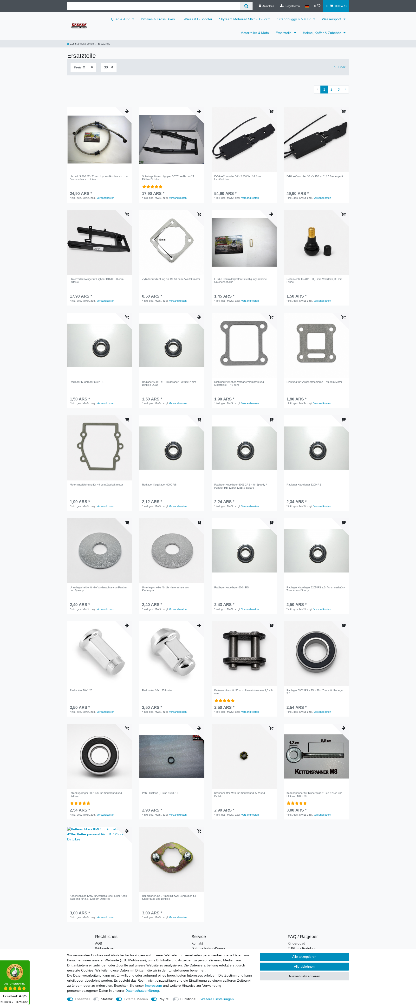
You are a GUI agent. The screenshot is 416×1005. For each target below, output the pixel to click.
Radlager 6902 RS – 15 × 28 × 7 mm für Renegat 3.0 (314, 692)
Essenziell (82, 999)
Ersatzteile (284, 33)
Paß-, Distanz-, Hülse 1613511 (160, 793)
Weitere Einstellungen (217, 999)
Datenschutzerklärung (208, 948)
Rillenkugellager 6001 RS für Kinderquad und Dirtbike (96, 794)
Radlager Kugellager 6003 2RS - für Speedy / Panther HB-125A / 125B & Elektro (240, 486)
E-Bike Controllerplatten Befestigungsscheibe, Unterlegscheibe (240, 280)
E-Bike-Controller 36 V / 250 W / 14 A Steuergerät (315, 176)
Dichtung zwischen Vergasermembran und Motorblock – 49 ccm (239, 383)
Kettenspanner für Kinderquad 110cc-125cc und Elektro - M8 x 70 (314, 794)
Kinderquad (296, 943)
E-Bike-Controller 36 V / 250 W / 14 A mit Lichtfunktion (237, 178)
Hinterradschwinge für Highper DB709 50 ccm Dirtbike (97, 280)
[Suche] (246, 6)
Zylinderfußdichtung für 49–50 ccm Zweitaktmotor (171, 279)
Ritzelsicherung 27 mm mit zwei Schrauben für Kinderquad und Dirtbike (169, 897)
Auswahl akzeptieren (304, 976)
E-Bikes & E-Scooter (197, 19)
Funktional (188, 999)
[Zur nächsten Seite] (345, 90)
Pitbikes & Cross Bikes (158, 19)
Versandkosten (105, 197)
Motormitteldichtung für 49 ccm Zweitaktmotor (96, 484)
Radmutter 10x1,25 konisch (158, 690)
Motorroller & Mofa (254, 33)
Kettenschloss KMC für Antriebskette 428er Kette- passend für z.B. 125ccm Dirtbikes (99, 897)
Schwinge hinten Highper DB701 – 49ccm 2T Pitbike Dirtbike (168, 178)
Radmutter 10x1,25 (81, 690)
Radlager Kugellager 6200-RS (303, 484)
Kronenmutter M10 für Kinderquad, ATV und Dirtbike (239, 794)
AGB (98, 943)
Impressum (153, 985)
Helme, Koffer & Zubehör (322, 33)
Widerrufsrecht (106, 948)
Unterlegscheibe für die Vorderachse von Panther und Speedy (98, 589)
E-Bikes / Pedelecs (302, 948)
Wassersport (332, 19)
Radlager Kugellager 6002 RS (87, 381)
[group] (171, 139)
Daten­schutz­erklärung (142, 990)
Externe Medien (136, 999)
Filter (341, 67)
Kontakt (197, 943)
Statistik (107, 999)
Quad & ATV (120, 19)
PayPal (164, 999)
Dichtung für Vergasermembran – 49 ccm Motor (314, 381)
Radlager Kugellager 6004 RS (231, 587)
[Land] (306, 6)
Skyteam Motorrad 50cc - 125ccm (245, 19)
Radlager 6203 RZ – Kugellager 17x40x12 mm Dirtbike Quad (169, 383)
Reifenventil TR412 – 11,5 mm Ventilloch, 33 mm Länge (314, 280)
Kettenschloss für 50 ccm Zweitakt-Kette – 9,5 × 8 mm (243, 692)
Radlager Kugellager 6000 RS (159, 484)
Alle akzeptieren (304, 956)
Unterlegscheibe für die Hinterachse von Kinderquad (165, 589)
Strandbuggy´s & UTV (294, 19)
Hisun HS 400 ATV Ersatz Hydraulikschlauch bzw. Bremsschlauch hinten (99, 178)
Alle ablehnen (304, 966)
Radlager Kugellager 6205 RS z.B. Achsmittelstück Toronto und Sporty (315, 589)
